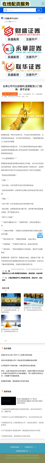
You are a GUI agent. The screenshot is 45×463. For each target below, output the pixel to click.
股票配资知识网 (27, 458)
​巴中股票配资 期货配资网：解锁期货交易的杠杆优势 (21, 430)
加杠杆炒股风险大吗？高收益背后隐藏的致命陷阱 (19, 360)
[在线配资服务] (15, 3)
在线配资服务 (14, 447)
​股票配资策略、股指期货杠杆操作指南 (16, 436)
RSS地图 (28, 455)
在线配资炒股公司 (22, 451)
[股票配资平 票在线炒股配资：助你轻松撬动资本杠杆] (33, 300)
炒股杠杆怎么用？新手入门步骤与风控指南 (16, 355)
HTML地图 (35, 455)
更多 (40, 18)
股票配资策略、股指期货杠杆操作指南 (15, 381)
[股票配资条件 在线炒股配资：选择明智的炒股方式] (11, 321)
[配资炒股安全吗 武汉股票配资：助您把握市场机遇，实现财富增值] (11, 300)
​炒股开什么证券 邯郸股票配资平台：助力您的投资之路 (22, 417)
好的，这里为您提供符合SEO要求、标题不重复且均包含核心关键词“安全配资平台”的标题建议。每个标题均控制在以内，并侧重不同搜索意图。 (22, 373)
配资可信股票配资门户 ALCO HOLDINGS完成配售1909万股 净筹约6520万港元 (30, 401)
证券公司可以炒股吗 (10, 94)
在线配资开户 (29, 447)
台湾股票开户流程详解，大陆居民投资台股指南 (18, 365)
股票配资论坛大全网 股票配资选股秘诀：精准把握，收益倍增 (22, 272)
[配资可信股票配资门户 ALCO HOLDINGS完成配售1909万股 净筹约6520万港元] (8, 401)
